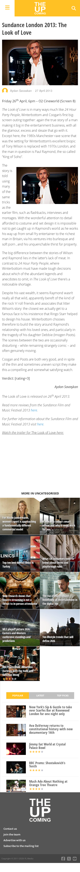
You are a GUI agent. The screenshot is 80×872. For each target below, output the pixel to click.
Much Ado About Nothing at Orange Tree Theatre (48, 783)
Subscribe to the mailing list (21, 846)
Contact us (10, 829)
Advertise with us (14, 840)
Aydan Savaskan (21, 91)
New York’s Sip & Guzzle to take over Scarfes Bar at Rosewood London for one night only (50, 710)
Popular (17, 695)
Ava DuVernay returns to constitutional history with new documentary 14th (51, 729)
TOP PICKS (63, 695)
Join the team (11, 834)
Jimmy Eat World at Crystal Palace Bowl (47, 746)
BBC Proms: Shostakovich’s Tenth (47, 764)
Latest (40, 695)
